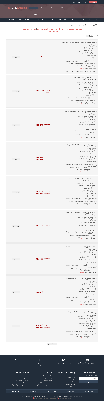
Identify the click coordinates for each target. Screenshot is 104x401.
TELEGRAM (52, 391)
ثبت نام (84, 2)
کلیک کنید (82, 68)
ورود (79, 2)
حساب (95, 19)
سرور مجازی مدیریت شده (22, 380)
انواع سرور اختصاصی (24, 378)
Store (20, 19)
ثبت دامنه (58, 19)
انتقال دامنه (26, 29)
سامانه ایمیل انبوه (48, 380)
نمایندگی (62, 7)
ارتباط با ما (34, 14)
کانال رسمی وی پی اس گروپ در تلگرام (87, 363)
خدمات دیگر (93, 7)
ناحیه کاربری (10, 19)
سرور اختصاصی (53, 7)
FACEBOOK (15, 391)
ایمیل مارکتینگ (83, 7)
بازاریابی (73, 382)
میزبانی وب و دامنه (72, 7)
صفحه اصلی (34, 7)
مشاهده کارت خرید (93, 2)
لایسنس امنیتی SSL (47, 378)
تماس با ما (85, 19)
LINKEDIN (71, 391)
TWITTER (34, 391)
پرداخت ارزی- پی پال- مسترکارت (44, 385)
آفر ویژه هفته (72, 386)
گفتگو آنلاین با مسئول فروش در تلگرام (64, 363)
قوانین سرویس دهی (70, 384)
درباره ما (73, 379)
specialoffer (68, 19)
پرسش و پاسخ (71, 377)
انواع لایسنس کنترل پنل (46, 375)
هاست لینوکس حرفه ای (23, 382)
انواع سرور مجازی (24, 375)
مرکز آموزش (49, 19)
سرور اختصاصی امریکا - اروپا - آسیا (47, 29)
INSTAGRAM (89, 391)
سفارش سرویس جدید (37, 19)
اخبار (26, 19)
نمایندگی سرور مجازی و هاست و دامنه (20, 385)
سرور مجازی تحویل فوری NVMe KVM (70, 29)
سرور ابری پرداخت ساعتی (45, 382)
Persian (73, 2)
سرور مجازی (43, 7)
